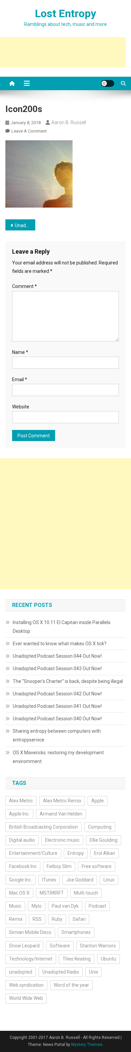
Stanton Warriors (98, 945)
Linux (109, 879)
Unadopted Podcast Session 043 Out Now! (57, 668)
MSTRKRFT (52, 893)
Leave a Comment (29, 131)
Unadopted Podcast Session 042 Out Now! (57, 693)
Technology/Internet (30, 959)
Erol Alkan (104, 853)
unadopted (20, 972)
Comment (24, 286)
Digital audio (22, 840)
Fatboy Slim (59, 866)
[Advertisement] (65, 523)
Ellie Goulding (104, 840)
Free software (97, 866)
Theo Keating (76, 959)
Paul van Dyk (65, 906)
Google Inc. (20, 879)
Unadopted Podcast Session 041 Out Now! (57, 706)
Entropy (76, 853)
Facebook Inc (23, 866)
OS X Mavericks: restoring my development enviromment (58, 757)
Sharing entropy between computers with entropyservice (57, 735)
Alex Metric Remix (62, 800)
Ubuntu (108, 959)
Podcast (97, 906)
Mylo (37, 906)
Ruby (57, 919)
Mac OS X (19, 893)
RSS (37, 919)
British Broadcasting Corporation (43, 827)
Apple (97, 800)
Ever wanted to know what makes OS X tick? (59, 643)
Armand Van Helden (61, 814)
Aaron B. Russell (68, 122)
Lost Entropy (65, 13)
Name (20, 352)
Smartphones (76, 932)
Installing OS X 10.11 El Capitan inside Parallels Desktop (62, 627)
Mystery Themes (86, 1044)
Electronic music (62, 840)
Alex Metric (21, 800)
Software (60, 945)
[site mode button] (107, 83)
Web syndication (26, 985)
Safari (79, 919)
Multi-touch (86, 893)
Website (20, 406)
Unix (93, 972)
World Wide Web (26, 998)
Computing (100, 827)
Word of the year (71, 985)
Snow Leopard (24, 945)
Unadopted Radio (60, 972)
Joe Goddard (79, 879)
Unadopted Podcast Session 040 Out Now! (57, 718)
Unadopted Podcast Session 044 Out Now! (25, 225)
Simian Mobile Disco (30, 932)
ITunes (49, 879)
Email (19, 379)
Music (15, 906)
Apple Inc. (19, 814)
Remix (16, 919)
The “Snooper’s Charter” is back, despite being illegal (68, 681)
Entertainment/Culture (33, 853)
